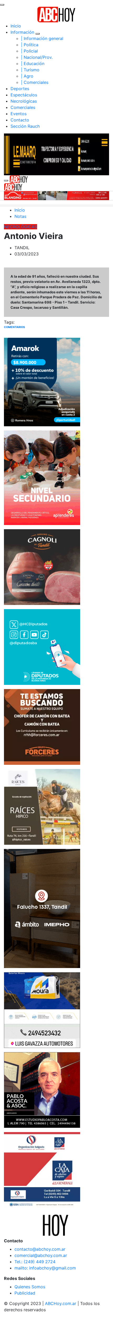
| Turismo (30, 69)
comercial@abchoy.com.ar (40, 1255)
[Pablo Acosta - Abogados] (42, 1089)
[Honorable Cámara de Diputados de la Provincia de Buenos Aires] (42, 646)
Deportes (20, 88)
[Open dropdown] (37, 33)
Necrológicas (24, 101)
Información (22, 32)
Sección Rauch (25, 126)
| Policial (29, 51)
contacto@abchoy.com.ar (39, 1249)
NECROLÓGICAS (20, 226)
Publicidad (24, 1293)
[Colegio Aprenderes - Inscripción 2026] (42, 477)
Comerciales (23, 107)
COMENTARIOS (14, 327)
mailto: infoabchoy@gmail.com (45, 1268)
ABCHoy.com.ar (60, 1303)
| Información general (42, 38)
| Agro (27, 76)
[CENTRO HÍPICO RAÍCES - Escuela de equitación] (42, 806)
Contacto (20, 120)
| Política (29, 44)
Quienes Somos (29, 1286)
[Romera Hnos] (42, 381)
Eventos (19, 113)
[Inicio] (56, 14)
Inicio (16, 25)
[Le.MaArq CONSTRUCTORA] (56, 154)
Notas (20, 216)
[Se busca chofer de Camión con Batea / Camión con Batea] (42, 726)
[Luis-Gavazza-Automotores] (42, 1009)
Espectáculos (24, 94)
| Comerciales (34, 82)
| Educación (32, 63)
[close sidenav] (2, 4)
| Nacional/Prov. (37, 57)
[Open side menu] (6, 180)
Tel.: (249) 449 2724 (34, 1261)
